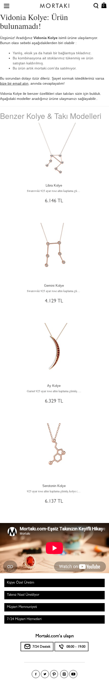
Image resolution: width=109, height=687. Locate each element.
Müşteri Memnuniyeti (22, 607)
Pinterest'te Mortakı (54, 674)
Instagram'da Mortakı (64, 674)
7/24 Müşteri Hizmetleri (24, 619)
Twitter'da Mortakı (45, 674)
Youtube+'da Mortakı (73, 674)
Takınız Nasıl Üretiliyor (23, 595)
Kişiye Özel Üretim (20, 583)
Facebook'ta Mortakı (36, 674)
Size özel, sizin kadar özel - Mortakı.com (54, 5)
